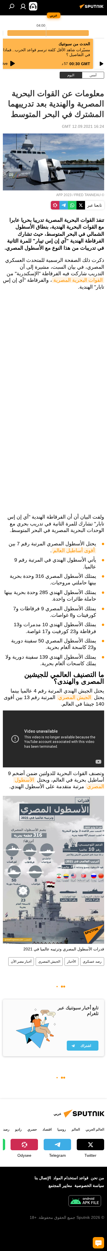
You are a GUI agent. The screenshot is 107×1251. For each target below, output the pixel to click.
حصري (32, 1129)
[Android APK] (84, 1201)
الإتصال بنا (43, 1178)
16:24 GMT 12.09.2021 (83, 126)
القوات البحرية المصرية (78, 280)
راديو (18, 1129)
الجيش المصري (74, 697)
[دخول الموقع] (23, 6)
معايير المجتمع (60, 1185)
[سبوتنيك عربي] (92, 8)
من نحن (97, 1178)
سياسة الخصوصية (89, 1185)
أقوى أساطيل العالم (74, 550)
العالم (76, 1129)
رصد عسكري (92, 962)
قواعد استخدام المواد (70, 1178)
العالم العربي (95, 1129)
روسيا (61, 1129)
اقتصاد (47, 1129)
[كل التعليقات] (98, 1242)
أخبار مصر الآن (21, 962)
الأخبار (71, 962)
